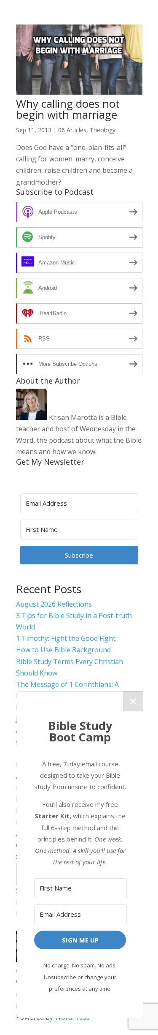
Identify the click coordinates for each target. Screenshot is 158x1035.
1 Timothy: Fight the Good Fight (65, 638)
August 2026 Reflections (54, 604)
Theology (102, 130)
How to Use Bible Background (63, 649)
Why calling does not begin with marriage (68, 109)
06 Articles (72, 130)
